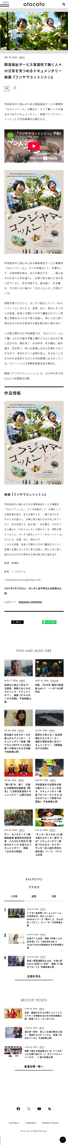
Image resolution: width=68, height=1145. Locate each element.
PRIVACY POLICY (50, 1122)
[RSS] (49, 1108)
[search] (64, 4)
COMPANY (30, 1122)
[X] (28, 1108)
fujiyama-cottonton (30, 602)
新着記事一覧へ (33, 1067)
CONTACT (14, 1122)
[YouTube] (39, 1108)
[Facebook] (18, 1108)
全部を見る (34, 976)
